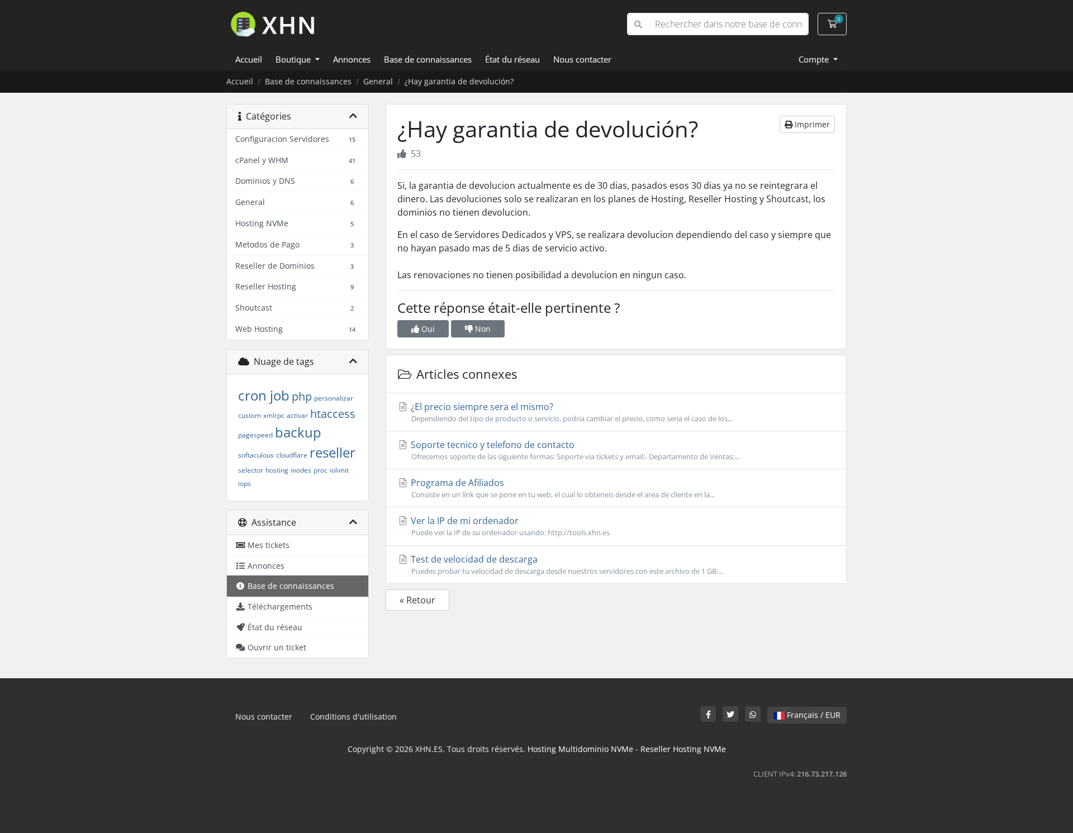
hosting (276, 470)
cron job (263, 395)
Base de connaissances (428, 59)
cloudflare (291, 455)
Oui (427, 328)
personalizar (333, 398)
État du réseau (512, 59)
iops (244, 483)
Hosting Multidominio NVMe (580, 749)
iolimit (339, 470)
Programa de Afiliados (562, 488)
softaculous (256, 455)
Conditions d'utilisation (353, 716)
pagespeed (255, 435)
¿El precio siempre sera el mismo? (571, 412)
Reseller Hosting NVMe (683, 749)
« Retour (417, 600)
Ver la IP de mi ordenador (509, 526)
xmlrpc (273, 415)
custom (249, 415)
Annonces (352, 59)
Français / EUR (813, 715)
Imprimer (811, 124)
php (302, 396)
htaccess (332, 413)
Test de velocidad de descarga (566, 564)
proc (320, 470)
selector (250, 470)
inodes (301, 470)
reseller (332, 452)
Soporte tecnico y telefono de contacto (574, 450)
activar (297, 415)
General (378, 81)
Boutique (294, 59)
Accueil (248, 59)
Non (482, 328)
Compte (815, 59)
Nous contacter (582, 59)
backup (298, 432)
